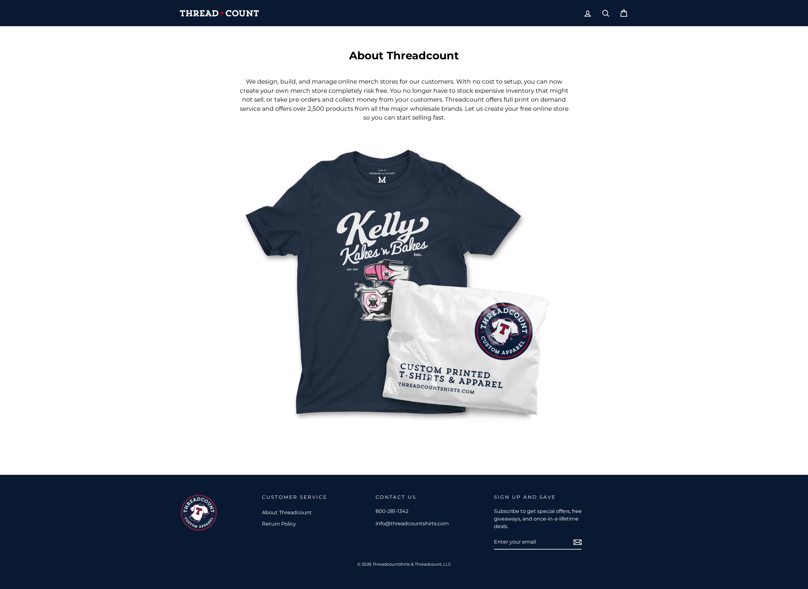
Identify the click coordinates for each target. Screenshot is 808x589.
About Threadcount (287, 512)
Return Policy (279, 524)
